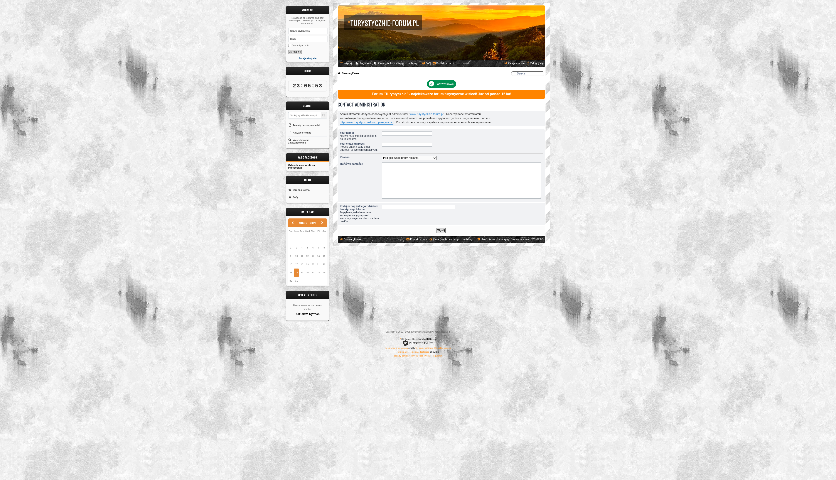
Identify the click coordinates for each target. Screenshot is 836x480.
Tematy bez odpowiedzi (306, 125)
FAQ (295, 197)
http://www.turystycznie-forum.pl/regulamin (366, 122)
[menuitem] (426, 63)
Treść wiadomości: (351, 164)
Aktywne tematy (301, 132)
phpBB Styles (429, 339)
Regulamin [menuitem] (365, 63)
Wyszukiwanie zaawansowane (298, 141)
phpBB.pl (434, 352)
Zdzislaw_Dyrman (308, 314)
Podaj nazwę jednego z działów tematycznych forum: (359, 208)
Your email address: (352, 143)
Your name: (347, 132)
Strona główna (301, 190)
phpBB (411, 348)
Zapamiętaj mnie (300, 45)
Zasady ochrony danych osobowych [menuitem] (399, 63)
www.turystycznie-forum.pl (426, 114)
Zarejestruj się (308, 58)
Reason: (345, 157)
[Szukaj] (324, 115)
